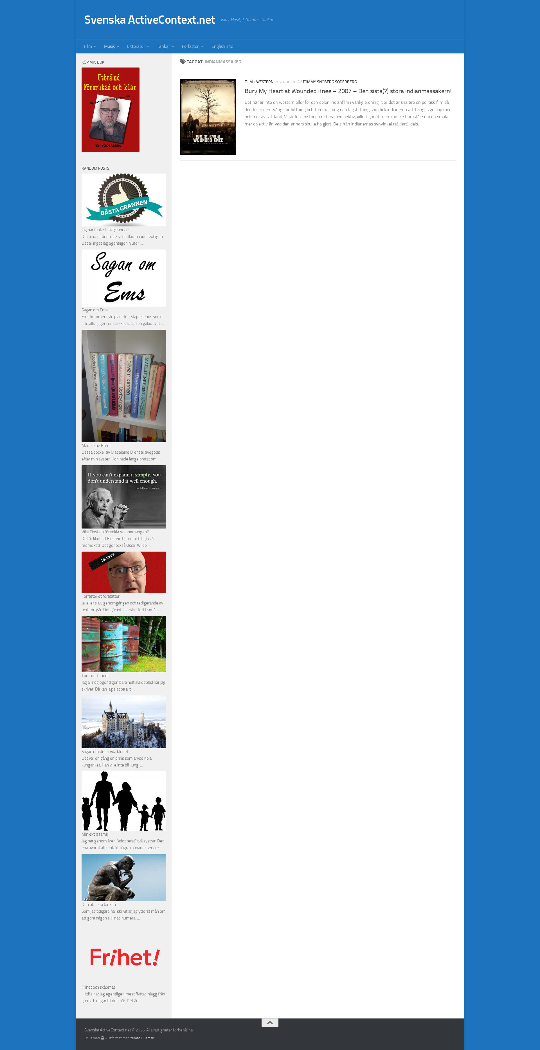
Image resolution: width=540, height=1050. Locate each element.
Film (88, 46)
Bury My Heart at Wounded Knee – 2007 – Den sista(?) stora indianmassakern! (348, 91)
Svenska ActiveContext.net (149, 20)
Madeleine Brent (96, 445)
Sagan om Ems (95, 309)
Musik (109, 46)
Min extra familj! (96, 834)
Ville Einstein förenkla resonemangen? (115, 531)
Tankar (163, 46)
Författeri (190, 46)
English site (222, 46)
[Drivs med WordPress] (102, 1038)
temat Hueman (142, 1038)
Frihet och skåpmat (98, 987)
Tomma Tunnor (95, 675)
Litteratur (136, 46)
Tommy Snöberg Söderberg (330, 82)
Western (264, 82)
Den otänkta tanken (99, 904)
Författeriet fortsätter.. (101, 596)
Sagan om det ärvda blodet (105, 751)
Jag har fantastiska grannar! (105, 229)
